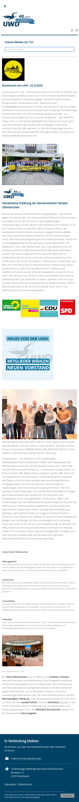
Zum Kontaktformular (29, 758)
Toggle (6, 6)
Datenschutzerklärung (32, 797)
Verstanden (67, 796)
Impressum (10, 784)
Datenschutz (25, 784)
